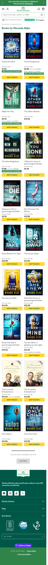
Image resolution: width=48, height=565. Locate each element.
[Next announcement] (43, 3)
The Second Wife (9, 298)
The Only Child (30, 434)
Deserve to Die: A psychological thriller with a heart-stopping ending (11, 210)
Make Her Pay (8, 112)
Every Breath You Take (11, 254)
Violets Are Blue (8, 62)
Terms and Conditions (24, 554)
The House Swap (31, 254)
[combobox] (23, 14)
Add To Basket (12, 77)
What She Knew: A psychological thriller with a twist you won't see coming (33, 299)
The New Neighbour (10, 162)
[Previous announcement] (2, 3)
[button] (3, 9)
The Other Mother (32, 112)
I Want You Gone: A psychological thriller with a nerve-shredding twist (34, 163)
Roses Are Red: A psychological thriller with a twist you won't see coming (11, 344)
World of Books (20, 551)
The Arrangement (31, 62)
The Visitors (6, 434)
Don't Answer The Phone (31, 210)
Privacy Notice (31, 551)
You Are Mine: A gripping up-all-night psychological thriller (33, 344)
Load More (23, 461)
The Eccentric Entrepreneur (8, 391)
